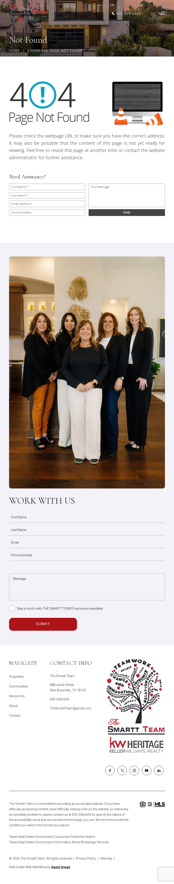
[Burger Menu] (161, 14)
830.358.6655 (59, 699)
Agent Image (60, 867)
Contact (14, 715)
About (13, 706)
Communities (18, 686)
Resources (17, 696)
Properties (16, 676)
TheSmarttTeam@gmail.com (71, 708)
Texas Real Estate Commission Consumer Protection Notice (52, 837)
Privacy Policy (86, 858)
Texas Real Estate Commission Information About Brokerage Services (59, 842)
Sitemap (106, 858)
